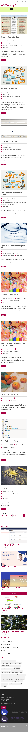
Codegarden (19, 663)
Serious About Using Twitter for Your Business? (11, 193)
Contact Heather (5, 699)
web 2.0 (13, 204)
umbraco (9, 681)
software (9, 204)
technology (17, 679)
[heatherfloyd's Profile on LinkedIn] (14, 1)
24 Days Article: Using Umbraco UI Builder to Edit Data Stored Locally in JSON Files (13, 545)
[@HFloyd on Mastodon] (25, 1)
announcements (4, 661)
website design (4, 686)
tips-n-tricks (18, 149)
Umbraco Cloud (14, 681)
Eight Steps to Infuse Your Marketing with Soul (13, 246)
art (3, 149)
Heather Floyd (8, 4)
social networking (14, 202)
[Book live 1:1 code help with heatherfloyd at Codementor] (22, 1)
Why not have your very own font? (10, 141)
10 (4, 518)
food (4, 400)
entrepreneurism (18, 45)
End (16, 518)
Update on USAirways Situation (10, 294)
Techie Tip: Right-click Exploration (10, 441)
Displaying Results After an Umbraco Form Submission (12, 609)
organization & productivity (9, 45)
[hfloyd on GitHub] (17, 1)
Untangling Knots (6, 488)
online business (6, 96)
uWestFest (3, 684)
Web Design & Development (9, 653)
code (15, 663)
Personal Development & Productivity (10, 43)
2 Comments (5, 303)
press (14, 674)
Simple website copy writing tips (10, 88)
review (17, 300)
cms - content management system (7, 663)
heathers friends (10, 668)
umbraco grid (20, 681)
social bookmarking (8, 677)
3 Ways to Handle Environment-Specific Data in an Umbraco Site (13, 631)
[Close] (26, 725)
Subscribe (3, 707)
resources (13, 149)
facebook (18, 665)
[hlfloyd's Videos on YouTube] (20, 1)
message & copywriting (15, 96)
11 (7, 518)
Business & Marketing (7, 94)
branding (14, 661)
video (7, 684)
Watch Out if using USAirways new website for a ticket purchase (13, 344)
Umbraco (4, 650)
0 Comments (5, 47)
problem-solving (20, 496)
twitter (19, 202)
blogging (10, 661)
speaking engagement (10, 679)
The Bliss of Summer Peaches (9, 394)
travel (4, 300)
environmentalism (13, 665)
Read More (3, 60)
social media (14, 677)
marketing (24, 202)
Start (3, 515)
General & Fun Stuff (7, 147)
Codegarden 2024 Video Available (10, 567)
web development (17, 684)
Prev (6, 515)
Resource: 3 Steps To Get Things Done (11, 37)
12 (9, 518)
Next (13, 518)
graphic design (8, 149)
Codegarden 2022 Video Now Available (11, 588)
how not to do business (11, 300)
